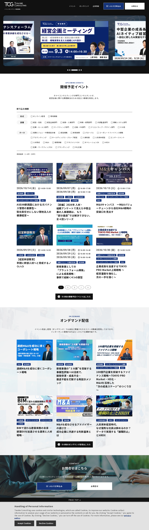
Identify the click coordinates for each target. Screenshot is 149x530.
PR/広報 (78, 147)
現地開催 (53, 116)
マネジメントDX (73, 142)
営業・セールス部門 (40, 127)
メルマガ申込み (115, 6)
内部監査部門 (103, 122)
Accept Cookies (24, 523)
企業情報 (96, 6)
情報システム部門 (120, 122)
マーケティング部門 (61, 127)
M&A (47, 142)
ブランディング (64, 147)
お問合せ (134, 6)
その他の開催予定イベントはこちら (76, 296)
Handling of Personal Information (34, 506)
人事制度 (86, 137)
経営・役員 (37, 122)
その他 (122, 127)
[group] (90, 41)
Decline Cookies (46, 523)
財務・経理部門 (86, 122)
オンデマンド (84, 6)
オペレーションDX (92, 142)
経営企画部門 (52, 122)
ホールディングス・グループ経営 (64, 137)
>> (88, 287)
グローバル (89, 132)
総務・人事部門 (69, 122)
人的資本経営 (100, 137)
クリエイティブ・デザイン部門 (103, 127)
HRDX (107, 142)
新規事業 (76, 132)
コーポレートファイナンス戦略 (111, 132)
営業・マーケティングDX (42, 147)
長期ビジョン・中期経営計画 (44, 132)
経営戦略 (64, 132)
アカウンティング (40, 137)
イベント (72, 6)
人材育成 (36, 142)
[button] (67, 70)
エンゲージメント (117, 137)
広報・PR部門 (80, 127)
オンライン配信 (39, 116)
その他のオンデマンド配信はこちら (76, 444)
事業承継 (58, 142)
